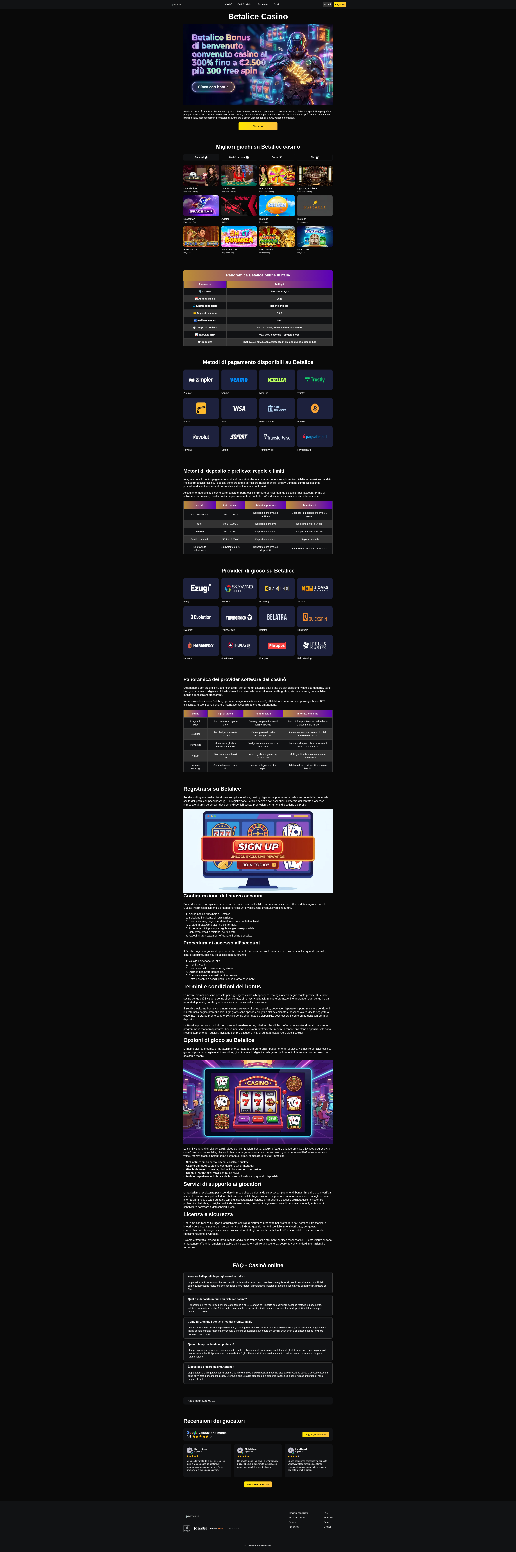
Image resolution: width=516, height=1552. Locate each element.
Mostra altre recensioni (258, 1484)
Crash (275, 157)
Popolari (199, 157)
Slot (313, 157)
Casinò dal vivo (237, 157)
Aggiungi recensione (316, 1434)
